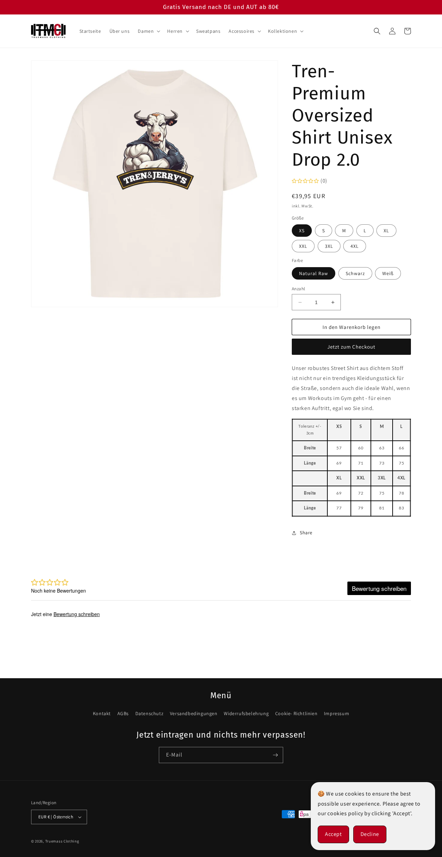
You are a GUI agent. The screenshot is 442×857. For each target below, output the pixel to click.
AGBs (123, 713)
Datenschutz (149, 713)
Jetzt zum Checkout (351, 346)
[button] (148, 31)
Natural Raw (313, 273)
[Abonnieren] (275, 755)
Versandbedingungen (194, 713)
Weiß (388, 273)
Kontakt (102, 713)
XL (386, 230)
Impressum (336, 713)
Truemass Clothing (62, 841)
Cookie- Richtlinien (296, 713)
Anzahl (298, 289)
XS (302, 230)
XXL (303, 246)
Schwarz (355, 273)
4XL (354, 246)
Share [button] (306, 532)
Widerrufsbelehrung (246, 713)
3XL (329, 246)
